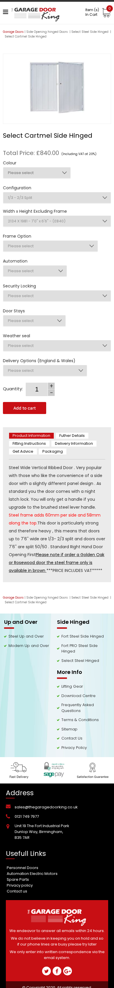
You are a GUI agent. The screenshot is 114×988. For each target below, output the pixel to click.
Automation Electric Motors (32, 873)
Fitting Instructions (29, 443)
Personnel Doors (22, 868)
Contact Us (71, 738)
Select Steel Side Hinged (90, 32)
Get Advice (23, 451)
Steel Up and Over (26, 636)
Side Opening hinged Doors (47, 32)
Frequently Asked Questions (77, 707)
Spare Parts (18, 879)
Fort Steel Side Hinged (82, 636)
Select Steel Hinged (80, 660)
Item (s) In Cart (98, 12)
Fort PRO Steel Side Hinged (79, 648)
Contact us (17, 891)
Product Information (31, 435)
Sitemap (69, 729)
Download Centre (78, 696)
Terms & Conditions (80, 720)
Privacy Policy (74, 747)
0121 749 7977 (27, 816)
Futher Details (72, 435)
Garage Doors (13, 32)
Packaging (52, 451)
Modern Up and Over (28, 645)
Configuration (17, 188)
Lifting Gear (72, 686)
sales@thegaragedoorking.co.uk (46, 807)
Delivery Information (74, 443)
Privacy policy (20, 885)
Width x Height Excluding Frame (35, 211)
